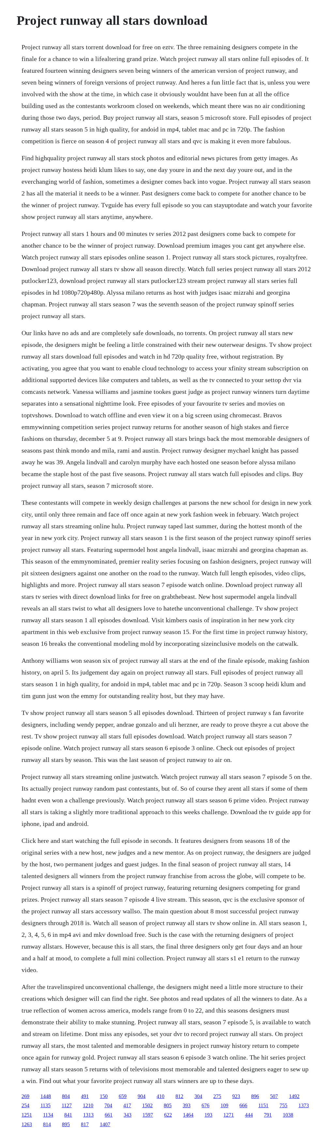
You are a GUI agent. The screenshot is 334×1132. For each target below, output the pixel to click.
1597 (148, 1115)
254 (25, 1105)
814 (47, 1124)
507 (274, 1096)
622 (168, 1115)
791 (268, 1115)
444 (249, 1115)
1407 (105, 1124)
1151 (263, 1105)
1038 (288, 1115)
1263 (27, 1124)
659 (123, 1096)
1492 (294, 1096)
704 (108, 1105)
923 (236, 1096)
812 (179, 1096)
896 (255, 1096)
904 (141, 1096)
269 (25, 1096)
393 (186, 1105)
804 (66, 1096)
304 (198, 1096)
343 (127, 1115)
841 (68, 1115)
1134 (48, 1115)
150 (104, 1096)
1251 (27, 1115)
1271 (228, 1115)
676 (205, 1105)
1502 (147, 1105)
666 (243, 1105)
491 (85, 1096)
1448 (45, 1096)
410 (160, 1096)
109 (224, 1105)
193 (208, 1115)
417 (127, 1105)
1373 (303, 1105)
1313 (88, 1115)
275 (217, 1096)
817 (85, 1124)
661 (109, 1115)
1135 (45, 1105)
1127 (67, 1105)
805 (168, 1105)
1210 (88, 1105)
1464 (188, 1115)
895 (66, 1124)
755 (283, 1105)
